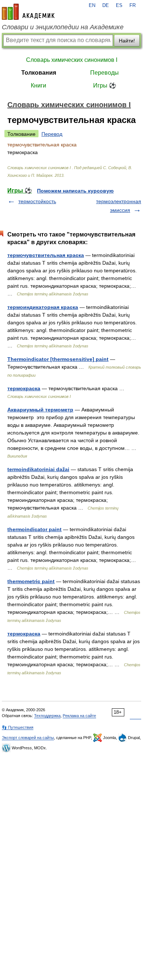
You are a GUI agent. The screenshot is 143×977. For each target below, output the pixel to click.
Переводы (104, 73)
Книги (38, 85)
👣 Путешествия (17, 727)
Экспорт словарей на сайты (28, 737)
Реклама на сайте (79, 715)
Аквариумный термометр (40, 410)
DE (105, 5)
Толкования (38, 73)
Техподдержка (47, 715)
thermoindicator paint (34, 529)
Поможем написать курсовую (75, 191)
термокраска (23, 388)
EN (92, 5)
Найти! (127, 41)
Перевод (51, 134)
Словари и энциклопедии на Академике (63, 27)
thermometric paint (31, 581)
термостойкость (37, 201)
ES (119, 5)
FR (132, 5)
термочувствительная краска (45, 255)
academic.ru (28, 12)
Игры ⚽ (104, 85)
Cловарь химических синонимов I (71, 60)
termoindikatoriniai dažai (38, 469)
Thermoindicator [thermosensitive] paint (58, 359)
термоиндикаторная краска (42, 307)
